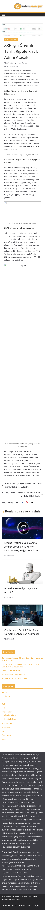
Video (4, 739)
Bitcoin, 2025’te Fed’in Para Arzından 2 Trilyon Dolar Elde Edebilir (21, 494)
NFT (3, 731)
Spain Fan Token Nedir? (11, 671)
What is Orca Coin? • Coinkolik (13, 674)
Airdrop (5, 692)
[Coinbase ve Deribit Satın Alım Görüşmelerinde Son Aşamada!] (22, 606)
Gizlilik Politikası (9, 905)
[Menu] (4, 14)
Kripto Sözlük (7, 723)
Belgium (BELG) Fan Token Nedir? (15, 678)
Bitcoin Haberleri (10, 719)
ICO (3, 708)
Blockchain (6, 696)
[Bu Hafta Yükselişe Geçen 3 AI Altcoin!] (22, 564)
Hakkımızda (24, 905)
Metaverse (6, 727)
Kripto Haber (7, 712)
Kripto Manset (22, 63)
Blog (4, 700)
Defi (3, 704)
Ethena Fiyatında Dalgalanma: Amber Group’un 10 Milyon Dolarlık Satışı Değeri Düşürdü (21, 546)
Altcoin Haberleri (11, 39)
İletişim (36, 905)
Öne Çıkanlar (7, 735)
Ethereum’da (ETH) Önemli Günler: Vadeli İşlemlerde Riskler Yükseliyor (24, 485)
